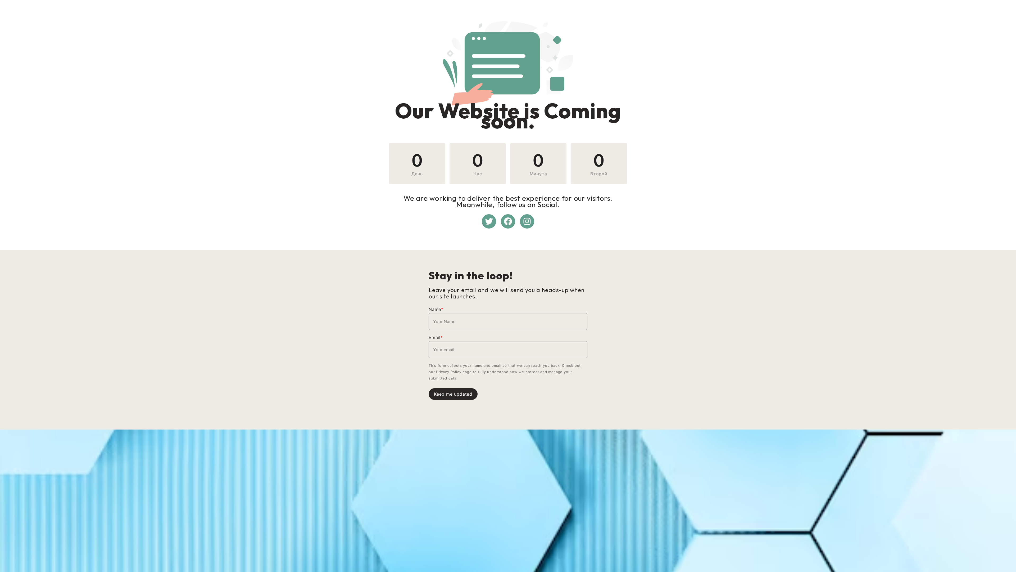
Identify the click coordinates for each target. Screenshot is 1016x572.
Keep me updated (453, 394)
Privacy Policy (448, 372)
